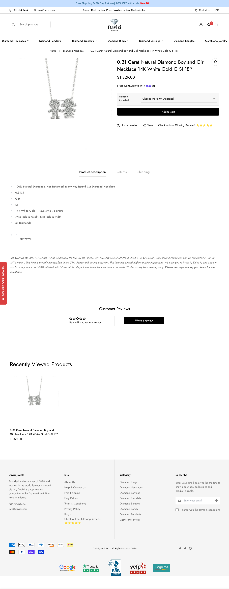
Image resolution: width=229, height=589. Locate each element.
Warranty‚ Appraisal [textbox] (124, 98)
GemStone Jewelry (130, 520)
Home (53, 51)
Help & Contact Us (74, 487)
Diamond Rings (117, 41)
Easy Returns (71, 498)
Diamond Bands (129, 509)
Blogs (67, 514)
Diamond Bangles (184, 41)
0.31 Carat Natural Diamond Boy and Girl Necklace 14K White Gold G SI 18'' (34, 432)
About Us (69, 482)
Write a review (144, 321)
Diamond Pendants (50, 41)
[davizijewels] (114, 25)
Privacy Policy (72, 509)
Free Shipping (72, 493)
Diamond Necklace (73, 51)
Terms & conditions (209, 510)
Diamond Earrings (149, 41)
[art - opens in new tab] (67, 568)
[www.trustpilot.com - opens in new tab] (91, 568)
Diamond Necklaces (131, 487)
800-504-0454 (17, 504)
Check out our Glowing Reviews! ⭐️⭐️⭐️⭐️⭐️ (185, 125)
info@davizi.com (18, 509)
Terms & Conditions (75, 503)
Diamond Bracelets (83, 41)
